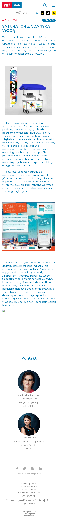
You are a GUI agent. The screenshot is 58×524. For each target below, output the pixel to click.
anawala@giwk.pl (29, 445)
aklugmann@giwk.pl (29, 402)
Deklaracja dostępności (29, 473)
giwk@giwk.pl (29, 495)
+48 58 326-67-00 (31, 492)
